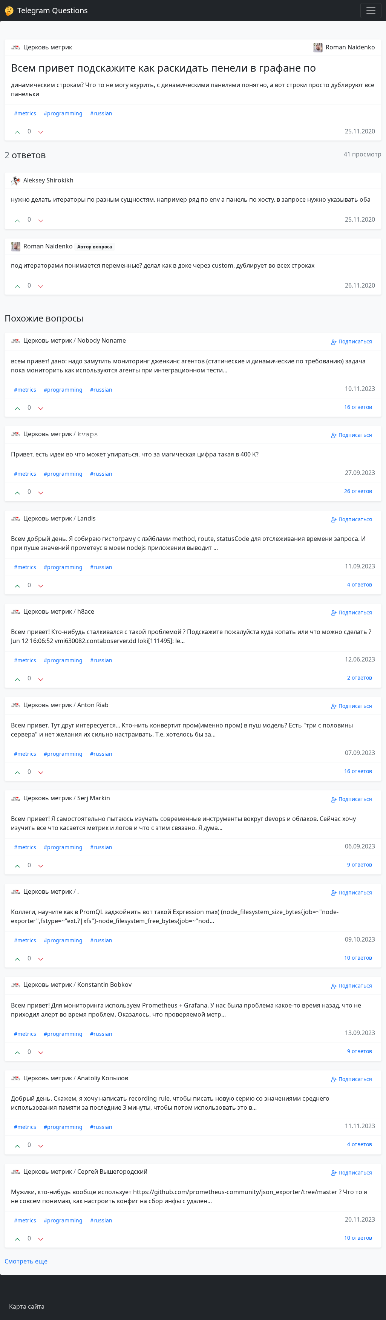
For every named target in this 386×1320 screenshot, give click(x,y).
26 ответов (358, 491)
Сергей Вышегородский (112, 1171)
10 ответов (358, 957)
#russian (101, 113)
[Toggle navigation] (370, 10)
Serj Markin (93, 798)
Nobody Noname (101, 340)
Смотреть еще (26, 1261)
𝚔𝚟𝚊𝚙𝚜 (87, 434)
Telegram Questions (51, 10)
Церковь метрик (47, 47)
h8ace (85, 611)
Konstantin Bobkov (104, 984)
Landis (86, 518)
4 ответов (359, 584)
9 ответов (359, 864)
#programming (63, 113)
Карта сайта (26, 1306)
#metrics (25, 113)
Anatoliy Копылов (102, 1078)
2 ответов (359, 677)
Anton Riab (93, 705)
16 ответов (358, 406)
